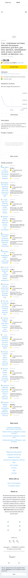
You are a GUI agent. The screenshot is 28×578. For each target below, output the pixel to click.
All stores (14, 468)
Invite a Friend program (14, 483)
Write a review (14, 156)
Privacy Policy (20, 551)
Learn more (20, 62)
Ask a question (14, 465)
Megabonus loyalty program (14, 452)
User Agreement (8, 551)
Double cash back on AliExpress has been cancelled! (14, 432)
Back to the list (2, 12)
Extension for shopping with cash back (14, 460)
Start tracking (14, 114)
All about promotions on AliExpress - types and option (14, 440)
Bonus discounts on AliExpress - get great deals (14, 436)
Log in (18, 2)
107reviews (4, 73)
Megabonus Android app (14, 454)
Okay (14, 574)
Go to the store (14, 67)
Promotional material (14, 485)
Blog (14, 470)
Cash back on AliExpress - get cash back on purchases (14, 428)
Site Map (14, 473)
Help (14, 462)
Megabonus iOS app (14, 457)
